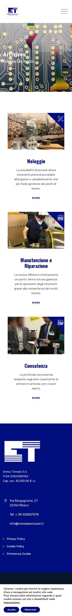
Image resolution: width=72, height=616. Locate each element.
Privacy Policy (16, 539)
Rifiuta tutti (30, 609)
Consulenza (36, 365)
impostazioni (12, 602)
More (36, 198)
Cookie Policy (15, 546)
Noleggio (36, 161)
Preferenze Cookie (19, 554)
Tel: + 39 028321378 (24, 514)
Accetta (11, 609)
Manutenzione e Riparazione (36, 262)
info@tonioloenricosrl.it (27, 523)
